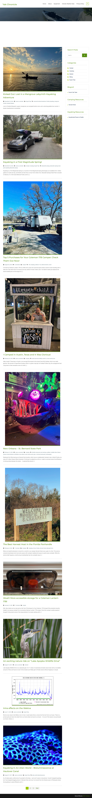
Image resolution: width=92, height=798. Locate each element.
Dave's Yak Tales (73, 92)
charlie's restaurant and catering (39, 452)
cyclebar (48, 452)
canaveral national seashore (39, 101)
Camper (27, 165)
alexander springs (46, 165)
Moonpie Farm (50, 548)
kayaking (52, 101)
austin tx (44, 358)
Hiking (71, 77)
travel (50, 264)
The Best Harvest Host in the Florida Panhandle (27, 544)
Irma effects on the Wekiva (17, 708)
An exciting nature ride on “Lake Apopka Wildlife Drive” (31, 661)
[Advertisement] (46, 32)
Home (44, 3)
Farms (34, 548)
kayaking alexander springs (12, 167)
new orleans (22, 454)
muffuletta (16, 454)
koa (54, 358)
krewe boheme (10, 454)
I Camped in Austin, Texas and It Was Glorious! (27, 354)
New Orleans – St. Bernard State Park (22, 448)
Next (37, 788)
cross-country (50, 358)
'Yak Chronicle (9, 4)
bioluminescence (41, 775)
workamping (48, 454)
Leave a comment (20, 101)
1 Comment (17, 548)
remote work (30, 454)
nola (26, 454)
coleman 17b (38, 264)
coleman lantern (44, 264)
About (50, 3)
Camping (32, 165)
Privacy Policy (80, 3)
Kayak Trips (28, 101)
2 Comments (17, 264)
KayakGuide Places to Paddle (76, 117)
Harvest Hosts (43, 548)
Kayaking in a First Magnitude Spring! (22, 162)
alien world (34, 775)
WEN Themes (86, 796)
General (26, 664)
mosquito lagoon (10, 103)
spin (34, 454)
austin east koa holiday (37, 358)
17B (29, 264)
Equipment (57, 3)
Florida (48, 101)
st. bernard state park (40, 454)
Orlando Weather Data (68, 3)
